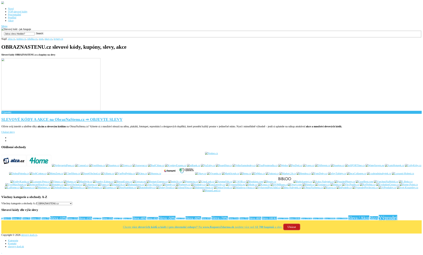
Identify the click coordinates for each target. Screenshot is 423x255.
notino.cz (21, 38)
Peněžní (12, 17)
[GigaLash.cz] (206, 181)
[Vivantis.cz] (214, 173)
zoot (41, 38)
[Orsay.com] (295, 184)
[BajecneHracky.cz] (38, 184)
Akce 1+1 (7, 218)
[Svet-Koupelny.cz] (407, 187)
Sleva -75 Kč (234, 218)
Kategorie (13, 240)
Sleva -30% (118, 218)
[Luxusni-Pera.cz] (40, 181)
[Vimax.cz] (56, 181)
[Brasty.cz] (270, 181)
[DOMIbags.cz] (279, 184)
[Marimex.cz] (42, 187)
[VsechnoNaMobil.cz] (386, 181)
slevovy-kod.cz (29, 235)
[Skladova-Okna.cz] (244, 187)
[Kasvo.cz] (330, 187)
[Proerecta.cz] (190, 181)
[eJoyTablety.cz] (337, 173)
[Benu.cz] (245, 173)
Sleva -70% (220, 218)
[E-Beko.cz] (406, 181)
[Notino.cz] (211, 153)
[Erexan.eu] (139, 181)
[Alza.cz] (14, 165)
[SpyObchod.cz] (73, 184)
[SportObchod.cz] (90, 173)
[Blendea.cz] (304, 173)
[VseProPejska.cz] (125, 173)
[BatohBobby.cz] (146, 187)
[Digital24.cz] (117, 184)
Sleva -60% (193, 218)
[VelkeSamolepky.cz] (244, 165)
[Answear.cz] (140, 165)
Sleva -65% (206, 218)
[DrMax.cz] (258, 173)
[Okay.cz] (200, 173)
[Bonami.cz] (170, 173)
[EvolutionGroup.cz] (387, 184)
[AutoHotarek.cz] (394, 165)
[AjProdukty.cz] (387, 187)
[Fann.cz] (103, 184)
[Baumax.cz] (27, 187)
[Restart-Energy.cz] (157, 181)
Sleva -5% (36, 218)
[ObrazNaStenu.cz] (312, 187)
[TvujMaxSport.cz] (15, 184)
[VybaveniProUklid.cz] (268, 187)
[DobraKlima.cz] (60, 187)
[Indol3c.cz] (175, 181)
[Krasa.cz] (264, 184)
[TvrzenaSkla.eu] (235, 184)
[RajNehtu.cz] (368, 184)
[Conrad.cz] (82, 165)
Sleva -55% (180, 218)
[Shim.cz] (336, 184)
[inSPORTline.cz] (355, 165)
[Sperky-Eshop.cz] (103, 181)
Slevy (374, 218)
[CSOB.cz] (239, 181)
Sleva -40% (139, 218)
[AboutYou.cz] (183, 187)
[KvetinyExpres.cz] (175, 165)
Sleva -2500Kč (342, 218)
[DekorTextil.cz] (223, 187)
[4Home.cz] (39, 165)
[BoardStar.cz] (224, 165)
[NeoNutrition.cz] (126, 187)
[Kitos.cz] (141, 173)
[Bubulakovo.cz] (135, 184)
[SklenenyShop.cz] (202, 187)
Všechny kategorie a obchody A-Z (19, 203)
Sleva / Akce (358, 217)
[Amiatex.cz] (322, 184)
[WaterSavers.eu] (374, 165)
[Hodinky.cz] (198, 184)
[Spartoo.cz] (112, 165)
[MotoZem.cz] (55, 173)
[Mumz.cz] (70, 181)
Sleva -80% (255, 218)
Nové (11, 8)
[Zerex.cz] (126, 165)
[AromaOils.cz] (223, 181)
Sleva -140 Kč (283, 218)
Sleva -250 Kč (306, 218)
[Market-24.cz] (287, 173)
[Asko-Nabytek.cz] (323, 181)
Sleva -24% (97, 218)
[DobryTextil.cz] (165, 187)
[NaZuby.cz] (208, 165)
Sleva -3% (26, 218)
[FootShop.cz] (97, 165)
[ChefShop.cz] (72, 173)
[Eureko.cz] (109, 187)
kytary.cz (58, 38)
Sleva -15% (85, 218)
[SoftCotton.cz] (38, 173)
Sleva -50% (167, 218)
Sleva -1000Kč (330, 218)
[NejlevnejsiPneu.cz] (63, 165)
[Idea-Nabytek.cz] (291, 187)
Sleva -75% (244, 218)
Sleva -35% (127, 218)
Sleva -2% (17, 218)
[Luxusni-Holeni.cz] (403, 173)
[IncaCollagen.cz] (356, 173)
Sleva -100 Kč (269, 218)
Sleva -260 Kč (318, 218)
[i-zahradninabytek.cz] (379, 173)
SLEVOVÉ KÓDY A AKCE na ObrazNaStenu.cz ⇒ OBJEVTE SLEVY (61, 119)
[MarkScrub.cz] (230, 173)
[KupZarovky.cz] (215, 184)
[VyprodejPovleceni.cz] (365, 187)
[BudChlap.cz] (156, 165)
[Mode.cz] (251, 184)
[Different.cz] (322, 165)
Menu (4, 26)
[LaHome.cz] (12, 187)
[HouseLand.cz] (211, 190)
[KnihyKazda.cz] (19, 181)
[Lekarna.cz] (90, 184)
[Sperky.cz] (169, 184)
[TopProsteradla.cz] (267, 165)
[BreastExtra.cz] (123, 181)
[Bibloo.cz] (285, 181)
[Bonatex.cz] (56, 184)
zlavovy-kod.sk (16, 246)
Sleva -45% (152, 218)
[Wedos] (283, 165)
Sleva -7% (45, 218)
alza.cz (11, 38)
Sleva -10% (58, 218)
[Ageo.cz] (308, 165)
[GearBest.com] (364, 181)
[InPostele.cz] (344, 187)
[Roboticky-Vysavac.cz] (186, 173)
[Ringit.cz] (309, 184)
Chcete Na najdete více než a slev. (202, 227)
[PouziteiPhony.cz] (344, 181)
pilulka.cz (32, 38)
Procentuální (14, 14)
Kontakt (12, 243)
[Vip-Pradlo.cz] (350, 184)
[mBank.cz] (193, 165)
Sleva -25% (107, 218)
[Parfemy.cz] (183, 184)
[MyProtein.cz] (93, 187)
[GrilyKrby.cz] (413, 165)
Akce (11, 20)
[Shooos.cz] (154, 173)
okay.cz (48, 38)
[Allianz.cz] (107, 173)
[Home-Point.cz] (409, 184)
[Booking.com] (254, 181)
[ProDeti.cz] (295, 165)
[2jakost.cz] (272, 173)
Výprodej (388, 217)
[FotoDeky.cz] (319, 173)
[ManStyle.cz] (84, 181)
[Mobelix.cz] (77, 187)
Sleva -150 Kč (294, 218)
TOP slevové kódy (17, 11)
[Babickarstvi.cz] (302, 181)
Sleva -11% (72, 218)
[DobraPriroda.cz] (19, 173)
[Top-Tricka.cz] (153, 184)
